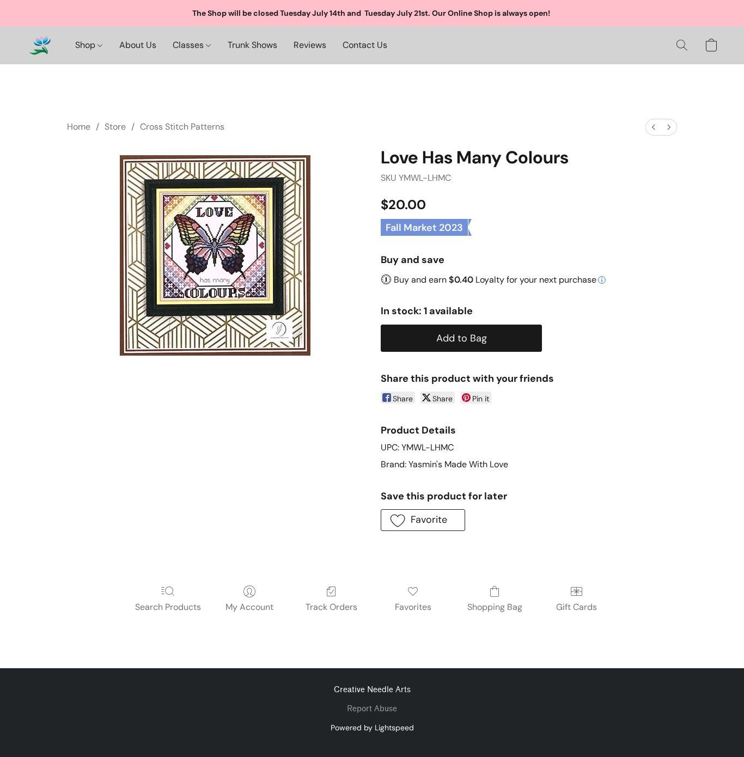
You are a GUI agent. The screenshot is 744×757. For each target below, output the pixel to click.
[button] (39, 45)
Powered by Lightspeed (372, 727)
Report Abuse (372, 708)
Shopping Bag (494, 607)
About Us (137, 45)
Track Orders (331, 607)
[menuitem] (653, 127)
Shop (86, 45)
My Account (249, 607)
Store (115, 126)
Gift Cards (576, 607)
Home (78, 126)
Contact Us (365, 45)
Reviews (310, 45)
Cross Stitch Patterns (182, 126)
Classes (189, 45)
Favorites (413, 607)
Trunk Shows (252, 45)
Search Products (168, 607)
